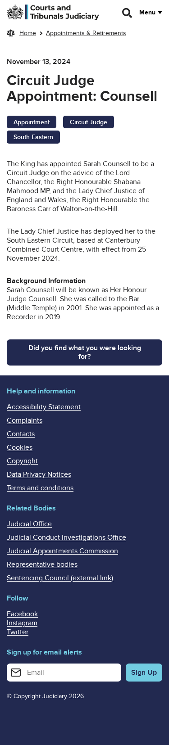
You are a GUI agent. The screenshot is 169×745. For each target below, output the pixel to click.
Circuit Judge (88, 122)
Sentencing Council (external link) (60, 577)
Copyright (22, 460)
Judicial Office (29, 523)
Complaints (24, 420)
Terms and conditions (40, 487)
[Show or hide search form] (127, 13)
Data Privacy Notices (39, 474)
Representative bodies (42, 564)
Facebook (22, 614)
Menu (147, 12)
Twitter (17, 632)
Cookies (19, 447)
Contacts (21, 433)
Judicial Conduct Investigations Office (66, 537)
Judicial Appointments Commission (62, 550)
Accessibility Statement (44, 406)
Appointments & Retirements (86, 33)
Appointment (32, 122)
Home (27, 33)
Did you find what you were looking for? (84, 352)
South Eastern (33, 137)
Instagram (22, 623)
